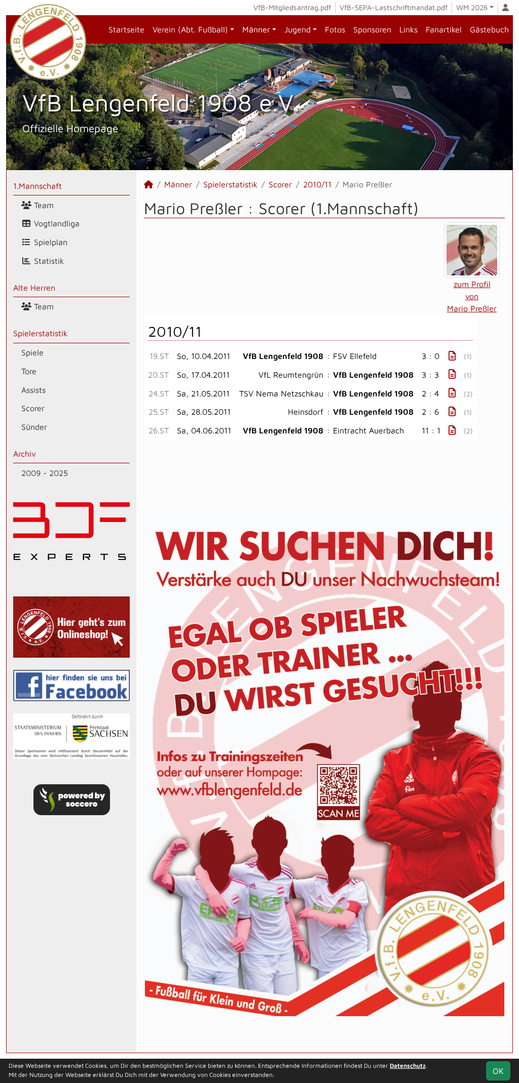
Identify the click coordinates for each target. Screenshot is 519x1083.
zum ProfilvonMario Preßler (472, 296)
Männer (256, 29)
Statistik (47, 260)
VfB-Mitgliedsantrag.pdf (292, 7)
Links (408, 29)
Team (42, 205)
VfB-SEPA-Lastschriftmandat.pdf (394, 7)
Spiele (32, 352)
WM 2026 (472, 7)
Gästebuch (489, 29)
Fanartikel (444, 29)
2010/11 (317, 184)
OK (498, 1070)
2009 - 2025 (44, 472)
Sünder (34, 426)
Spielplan (49, 242)
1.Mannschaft (37, 185)
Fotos (335, 29)
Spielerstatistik (40, 333)
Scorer (33, 408)
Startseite (126, 29)
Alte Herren (34, 287)
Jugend (297, 29)
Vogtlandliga (55, 223)
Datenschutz (408, 1065)
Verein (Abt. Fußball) (190, 29)
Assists (33, 389)
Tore (28, 371)
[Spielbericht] (452, 356)
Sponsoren (372, 29)
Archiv (24, 453)
